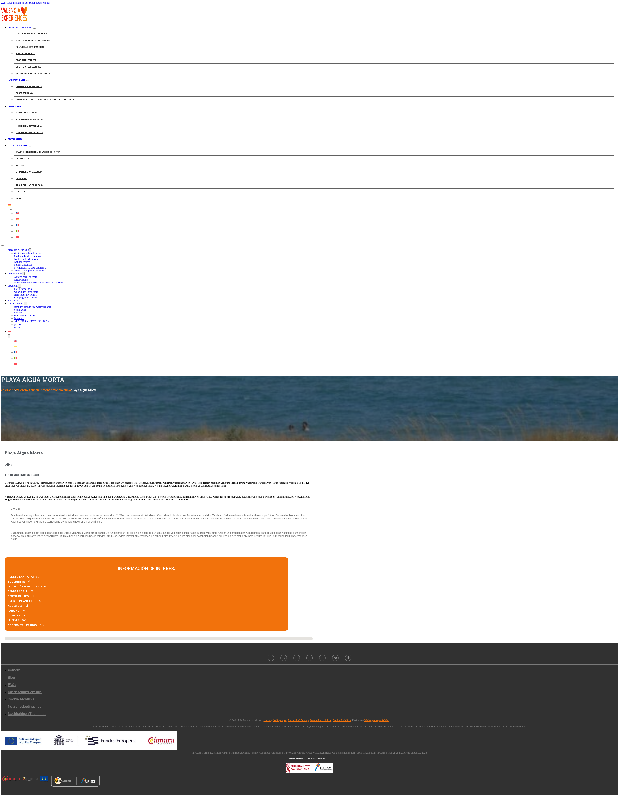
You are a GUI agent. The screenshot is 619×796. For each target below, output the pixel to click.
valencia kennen (17, 145)
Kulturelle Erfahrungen (30, 47)
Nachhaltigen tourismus (27, 714)
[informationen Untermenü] (27, 80)
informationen (16, 80)
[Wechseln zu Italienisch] (314, 231)
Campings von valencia (29, 132)
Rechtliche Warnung (298, 720)
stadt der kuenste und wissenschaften (38, 152)
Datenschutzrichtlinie (25, 692)
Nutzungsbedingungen (25, 706)
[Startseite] (14, 20)
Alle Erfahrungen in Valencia (33, 73)
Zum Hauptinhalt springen (14, 2)
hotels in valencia (26, 113)
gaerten (20, 191)
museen (20, 165)
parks (19, 198)
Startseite (8, 390)
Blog (11, 677)
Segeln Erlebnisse (26, 60)
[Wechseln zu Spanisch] (314, 219)
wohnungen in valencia (29, 119)
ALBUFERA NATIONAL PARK (29, 185)
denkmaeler (22, 158)
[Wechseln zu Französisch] (314, 225)
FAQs (12, 685)
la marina (21, 178)
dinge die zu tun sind (20, 27)
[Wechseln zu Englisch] (314, 213)
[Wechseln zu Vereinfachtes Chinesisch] (314, 237)
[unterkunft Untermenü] (19, 286)
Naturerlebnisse (25, 53)
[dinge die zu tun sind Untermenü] (34, 28)
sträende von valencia (29, 172)
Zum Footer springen (39, 2)
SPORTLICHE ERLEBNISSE (28, 67)
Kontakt (14, 670)
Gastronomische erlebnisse (32, 34)
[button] (162, 509)
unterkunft (14, 106)
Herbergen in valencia (29, 126)
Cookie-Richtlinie (21, 699)
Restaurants (15, 139)
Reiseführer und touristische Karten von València (45, 99)
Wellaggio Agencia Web (376, 720)
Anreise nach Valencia (29, 86)
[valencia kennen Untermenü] (30, 146)
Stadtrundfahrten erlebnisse (33, 40)
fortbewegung (24, 93)
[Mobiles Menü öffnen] (2, 245)
